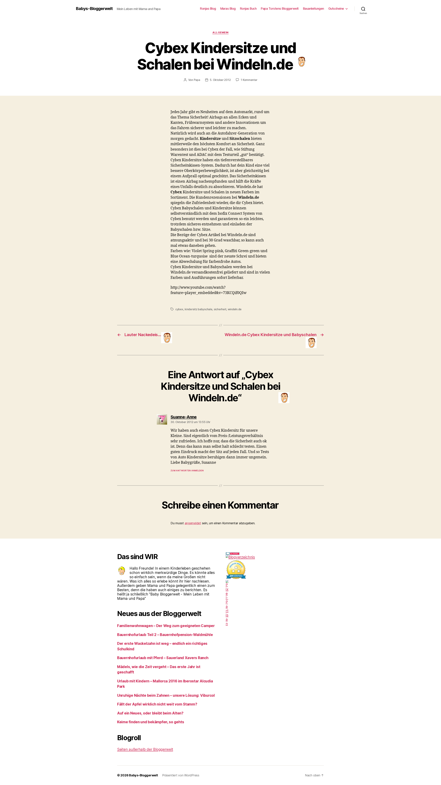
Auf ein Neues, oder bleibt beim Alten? (150, 713)
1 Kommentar (249, 80)
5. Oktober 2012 (220, 80)
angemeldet (193, 523)
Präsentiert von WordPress (180, 775)
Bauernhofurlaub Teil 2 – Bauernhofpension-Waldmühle (165, 635)
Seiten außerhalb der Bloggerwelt (145, 749)
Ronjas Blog (208, 8)
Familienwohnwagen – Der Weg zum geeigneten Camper (166, 626)
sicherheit (220, 309)
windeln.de (235, 309)
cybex (179, 309)
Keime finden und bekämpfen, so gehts (150, 722)
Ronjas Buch (248, 8)
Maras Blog (228, 8)
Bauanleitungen (313, 8)
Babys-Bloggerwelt (94, 9)
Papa (197, 80)
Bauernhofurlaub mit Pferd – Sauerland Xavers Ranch (162, 658)
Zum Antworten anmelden (187, 470)
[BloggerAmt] (275, 557)
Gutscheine (336, 8)
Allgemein (220, 32)
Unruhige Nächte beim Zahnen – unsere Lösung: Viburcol (166, 695)
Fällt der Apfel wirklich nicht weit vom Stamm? (157, 704)
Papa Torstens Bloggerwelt (280, 8)
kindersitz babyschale (198, 309)
